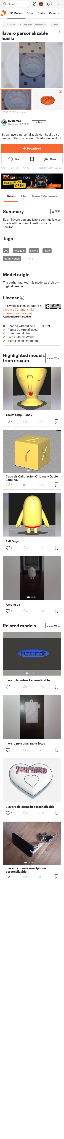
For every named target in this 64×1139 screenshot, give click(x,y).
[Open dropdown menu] (59, 33)
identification (12, 258)
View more (53, 357)
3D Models (10, 24)
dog (6, 250)
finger (47, 250)
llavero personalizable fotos (25, 743)
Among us (13, 604)
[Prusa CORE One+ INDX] (32, 181)
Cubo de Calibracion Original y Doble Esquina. (32, 478)
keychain (19, 250)
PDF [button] (57, 211)
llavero (34, 250)
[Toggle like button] (8, 421)
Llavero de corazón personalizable (30, 806)
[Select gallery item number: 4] (36, 673)
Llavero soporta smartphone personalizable (26, 869)
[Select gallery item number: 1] (28, 471)
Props (55, 24)
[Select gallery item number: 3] (35, 471)
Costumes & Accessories (34, 24)
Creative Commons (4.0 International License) (19, 313)
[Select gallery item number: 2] (32, 471)
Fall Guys (12, 541)
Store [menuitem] (30, 13)
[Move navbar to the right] (60, 13)
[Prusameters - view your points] (41, 4)
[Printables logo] (3, 13)
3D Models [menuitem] (16, 13)
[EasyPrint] (34, 4)
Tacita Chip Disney (19, 415)
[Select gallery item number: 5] (37, 862)
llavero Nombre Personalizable (28, 680)
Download (34, 148)
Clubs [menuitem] (41, 13)
